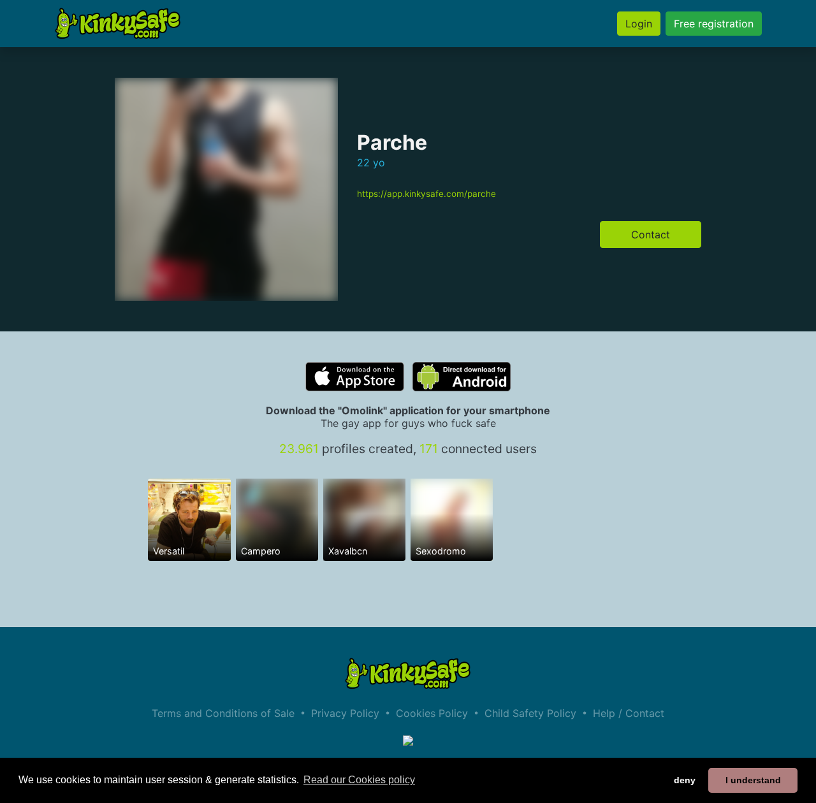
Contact (650, 234)
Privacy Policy (345, 713)
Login (638, 23)
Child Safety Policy (530, 713)
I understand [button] (753, 780)
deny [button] (685, 780)
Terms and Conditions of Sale (223, 713)
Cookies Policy (432, 713)
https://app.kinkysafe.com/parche (426, 194)
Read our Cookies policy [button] (359, 779)
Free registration (714, 23)
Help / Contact (628, 713)
